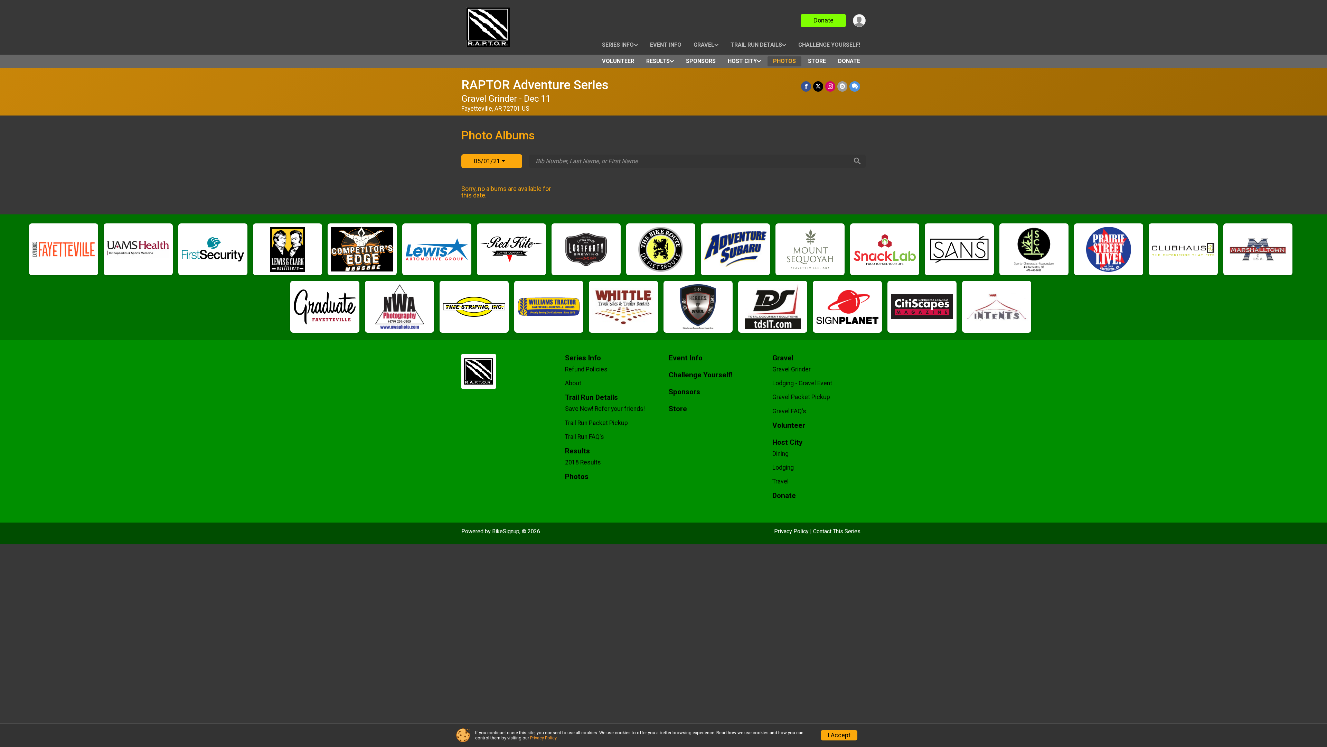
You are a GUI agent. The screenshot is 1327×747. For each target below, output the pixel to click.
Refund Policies (586, 369)
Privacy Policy (791, 531)
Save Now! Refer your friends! (605, 408)
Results (658, 61)
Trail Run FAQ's (584, 436)
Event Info (665, 45)
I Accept (839, 735)
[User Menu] (859, 20)
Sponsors (701, 61)
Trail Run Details (756, 45)
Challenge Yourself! (829, 45)
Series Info (618, 45)
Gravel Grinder (791, 369)
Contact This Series (836, 531)
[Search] (857, 161)
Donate (823, 20)
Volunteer (618, 61)
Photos (784, 61)
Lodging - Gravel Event (802, 383)
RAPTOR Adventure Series (535, 84)
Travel (780, 481)
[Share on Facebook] (806, 86)
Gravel (704, 45)
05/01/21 (488, 161)
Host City (742, 61)
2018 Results (583, 462)
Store (817, 61)
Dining (780, 453)
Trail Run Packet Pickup (596, 422)
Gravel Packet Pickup (801, 397)
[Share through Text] (854, 86)
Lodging (783, 467)
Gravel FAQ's (789, 411)
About (573, 383)
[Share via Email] (842, 86)
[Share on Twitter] (818, 86)
